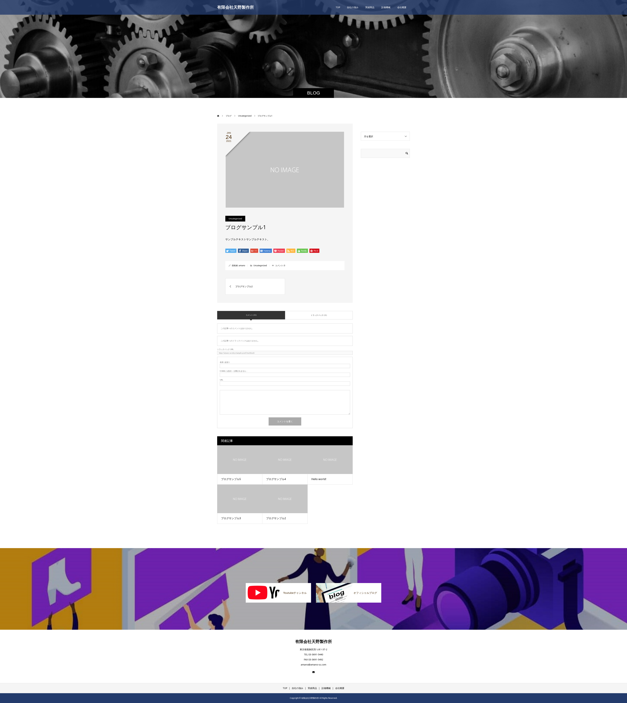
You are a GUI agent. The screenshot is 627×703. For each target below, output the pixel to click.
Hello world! (318, 479)
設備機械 (385, 7)
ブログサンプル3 (231, 518)
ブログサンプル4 (276, 479)
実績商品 (369, 7)
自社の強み (352, 7)
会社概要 (401, 7)
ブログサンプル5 (231, 479)
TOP (338, 7)
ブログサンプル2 (276, 518)
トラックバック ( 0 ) (319, 315)
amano (242, 265)
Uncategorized (235, 218)
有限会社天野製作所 (235, 7)
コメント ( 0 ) (251, 315)
